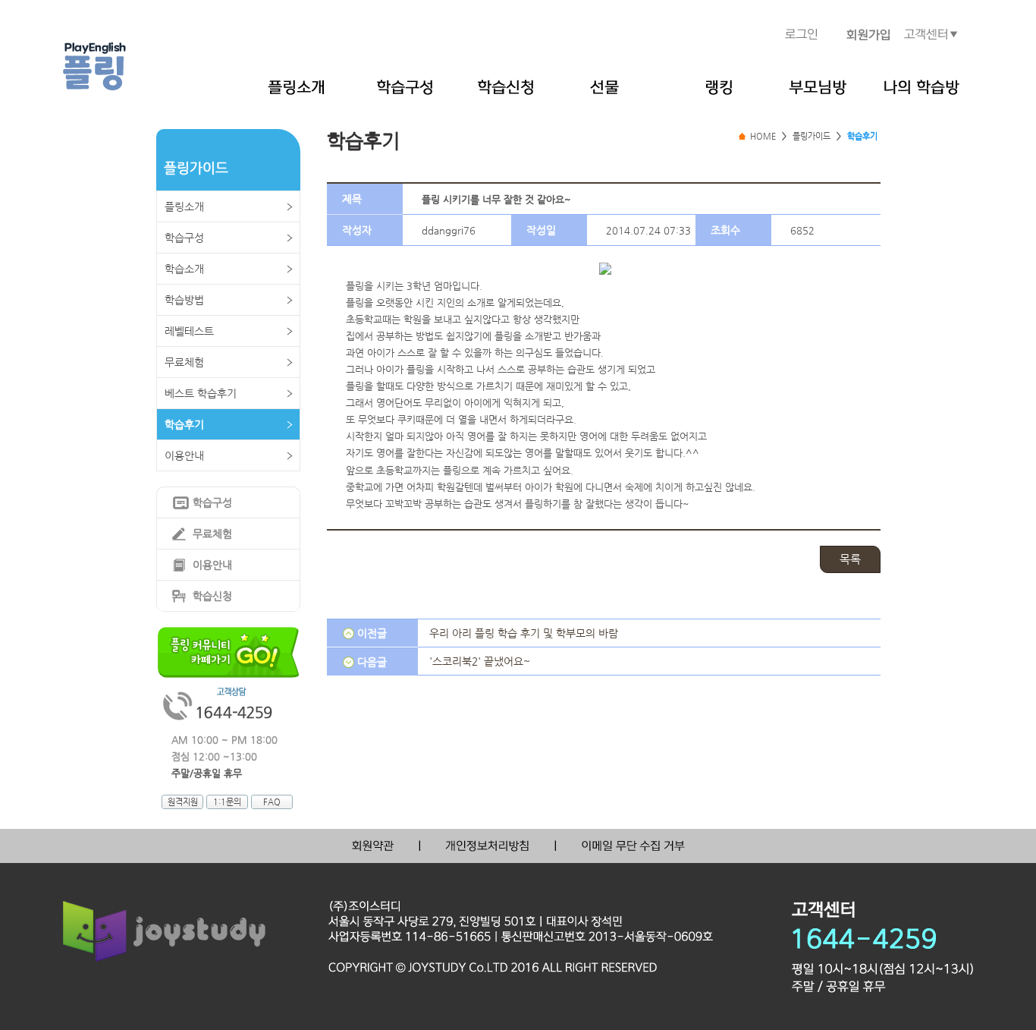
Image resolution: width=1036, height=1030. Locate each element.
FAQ (272, 802)
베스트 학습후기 (201, 393)
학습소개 (184, 269)
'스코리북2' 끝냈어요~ (479, 661)
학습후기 (184, 424)
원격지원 (183, 802)
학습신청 (212, 596)
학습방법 (184, 300)
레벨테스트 (189, 331)
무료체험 (184, 362)
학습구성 (184, 238)
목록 (850, 559)
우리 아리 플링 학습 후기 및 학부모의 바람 (523, 633)
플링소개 (184, 206)
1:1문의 (227, 802)
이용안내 (184, 455)
